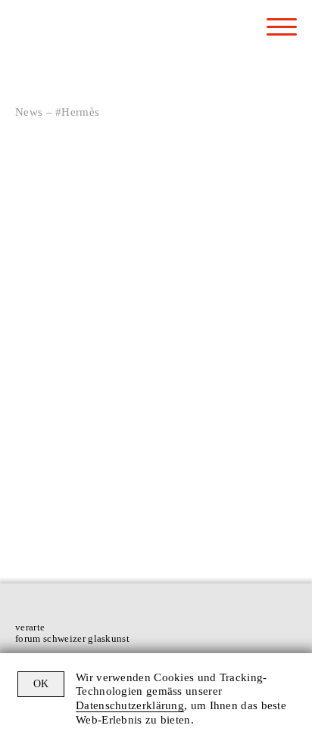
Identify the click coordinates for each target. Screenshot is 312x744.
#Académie (40, 317)
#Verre (125, 317)
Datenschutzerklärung (130, 705)
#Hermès (88, 317)
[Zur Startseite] (72, 40)
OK (41, 684)
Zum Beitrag (213, 515)
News (28, 112)
